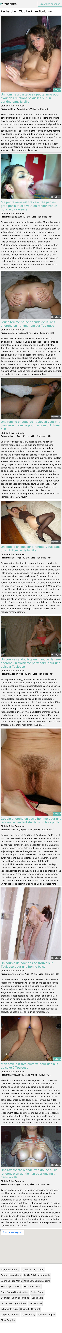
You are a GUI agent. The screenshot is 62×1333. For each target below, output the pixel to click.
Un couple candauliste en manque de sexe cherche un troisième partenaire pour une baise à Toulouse (31, 663)
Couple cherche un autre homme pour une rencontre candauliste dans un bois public (31, 820)
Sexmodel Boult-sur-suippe (15, 1297)
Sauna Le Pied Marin (11, 1280)
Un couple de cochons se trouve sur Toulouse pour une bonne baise (27, 964)
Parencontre (8, 4)
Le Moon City (28, 1314)
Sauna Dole (37, 1297)
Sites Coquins (8, 1320)
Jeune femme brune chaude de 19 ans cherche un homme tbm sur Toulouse (28, 323)
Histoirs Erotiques (10, 1269)
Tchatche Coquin (46, 1314)
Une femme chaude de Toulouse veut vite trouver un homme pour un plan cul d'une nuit (30, 425)
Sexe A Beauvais (32, 1286)
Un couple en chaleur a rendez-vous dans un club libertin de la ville (30, 548)
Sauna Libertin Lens (11, 1275)
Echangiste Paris (9, 1309)
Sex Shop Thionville (11, 1286)
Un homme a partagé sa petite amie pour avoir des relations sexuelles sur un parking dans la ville (30, 98)
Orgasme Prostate (10, 1314)
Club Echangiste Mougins (37, 1280)
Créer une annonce (50, 3)
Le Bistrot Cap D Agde (33, 1269)
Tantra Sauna (37, 1292)
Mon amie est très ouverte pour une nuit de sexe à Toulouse (29, 1065)
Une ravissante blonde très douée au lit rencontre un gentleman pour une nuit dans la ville (29, 1173)
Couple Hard (35, 1303)
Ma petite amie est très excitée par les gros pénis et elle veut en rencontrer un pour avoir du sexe (29, 205)
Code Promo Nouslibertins (14, 1292)
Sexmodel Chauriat (30, 1309)
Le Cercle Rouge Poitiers (13, 1303)
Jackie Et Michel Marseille (37, 1275)
